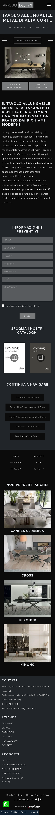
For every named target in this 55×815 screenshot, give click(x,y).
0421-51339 (12, 704)
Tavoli (37, 28)
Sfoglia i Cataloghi (41, 86)
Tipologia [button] (15, 469)
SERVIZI (6, 727)
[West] (4, 40)
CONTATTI (7, 745)
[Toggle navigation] (49, 5)
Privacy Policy (33, 306)
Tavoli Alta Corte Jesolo (27, 397)
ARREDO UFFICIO (11, 773)
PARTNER (7, 736)
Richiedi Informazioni (15, 86)
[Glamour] (27, 598)
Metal (45, 28)
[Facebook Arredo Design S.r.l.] (36, 799)
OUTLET (6, 782)
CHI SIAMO (8, 723)
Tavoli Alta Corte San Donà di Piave (27, 416)
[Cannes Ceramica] (27, 509)
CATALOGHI (8, 732)
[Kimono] (27, 643)
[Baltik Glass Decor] (50, 40)
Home (9, 28)
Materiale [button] (15, 462)
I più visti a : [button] (39, 469)
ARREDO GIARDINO (12, 777)
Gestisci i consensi (29, 812)
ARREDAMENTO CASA (14, 764)
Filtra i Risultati (27, 40)
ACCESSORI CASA (11, 769)
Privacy (4, 812)
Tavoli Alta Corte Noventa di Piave (27, 407)
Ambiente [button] (38, 456)
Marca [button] (16, 456)
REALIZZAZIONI (10, 740)
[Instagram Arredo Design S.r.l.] (39, 799)
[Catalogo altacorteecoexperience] (40, 358)
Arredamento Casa (22, 28)
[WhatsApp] (6, 804)
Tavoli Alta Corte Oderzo (27, 436)
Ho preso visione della (23, 306)
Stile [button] (38, 462)
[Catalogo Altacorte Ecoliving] (14, 358)
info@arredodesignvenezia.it (21, 708)
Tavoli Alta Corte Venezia (27, 426)
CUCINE (6, 760)
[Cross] (27, 553)
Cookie (14, 812)
